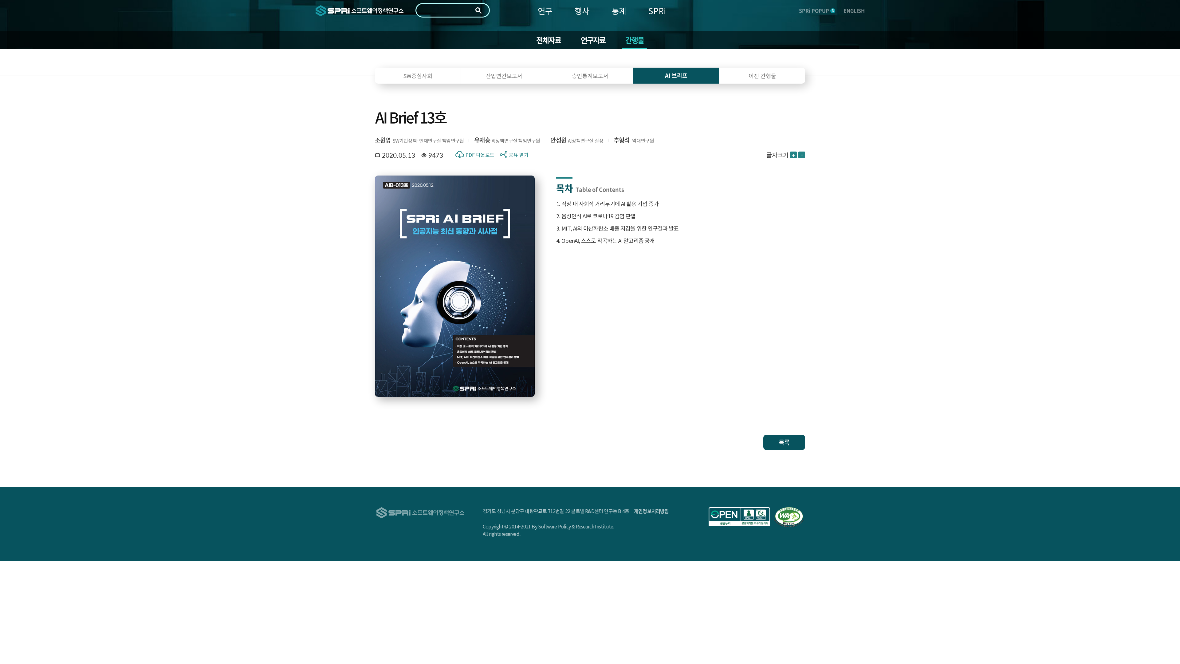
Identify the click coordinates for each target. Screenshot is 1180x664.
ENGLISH (854, 10)
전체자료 (548, 39)
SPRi (657, 10)
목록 (784, 442)
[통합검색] (478, 10)
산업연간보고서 (504, 76)
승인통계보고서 (590, 76)
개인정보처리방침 (651, 511)
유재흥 (482, 140)
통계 (619, 10)
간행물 (634, 39)
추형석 (622, 140)
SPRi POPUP (816, 10)
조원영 (383, 140)
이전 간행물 (762, 76)
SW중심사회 (417, 76)
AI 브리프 (676, 75)
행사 (582, 10)
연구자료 (593, 39)
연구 (545, 10)
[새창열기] (739, 516)
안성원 (558, 140)
